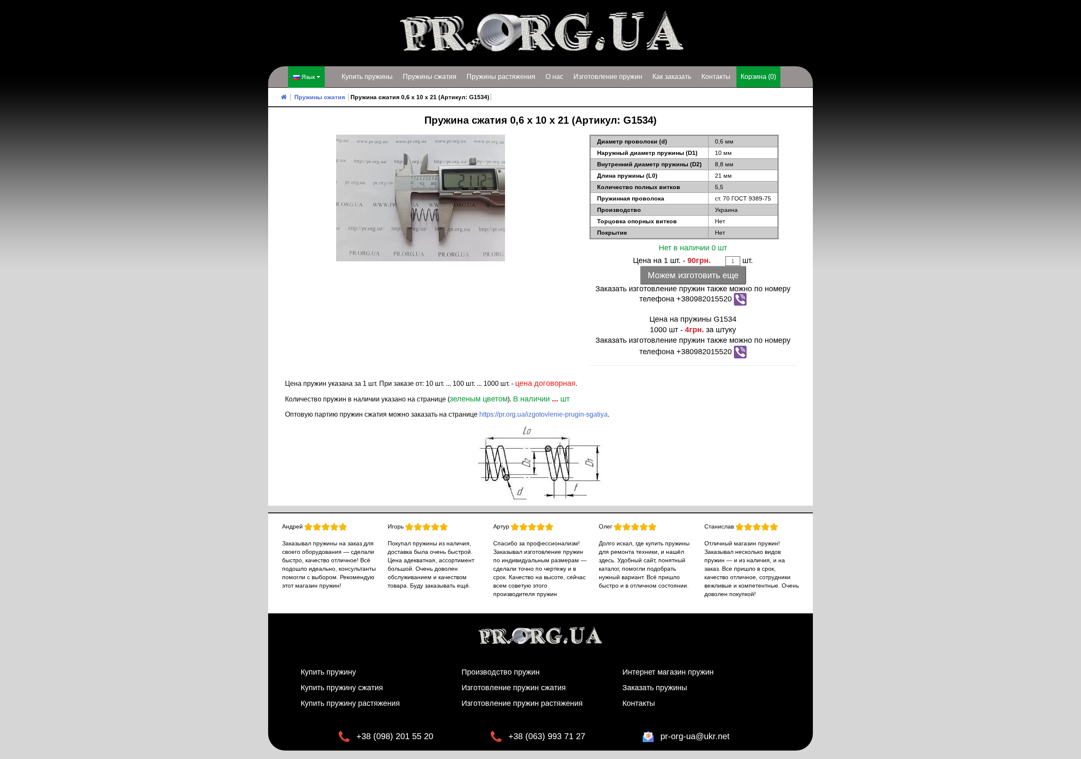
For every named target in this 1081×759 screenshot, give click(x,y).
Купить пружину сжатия (342, 687)
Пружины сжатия (429, 76)
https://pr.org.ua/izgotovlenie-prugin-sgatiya (543, 414)
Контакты (716, 76)
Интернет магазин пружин (668, 672)
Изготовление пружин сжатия (514, 687)
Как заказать (671, 76)
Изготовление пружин (607, 76)
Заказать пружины (654, 687)
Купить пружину (328, 672)
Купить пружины (367, 76)
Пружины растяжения (501, 76)
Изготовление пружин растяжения (522, 703)
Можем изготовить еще (693, 275)
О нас (554, 76)
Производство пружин (501, 672)
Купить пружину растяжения (350, 703)
